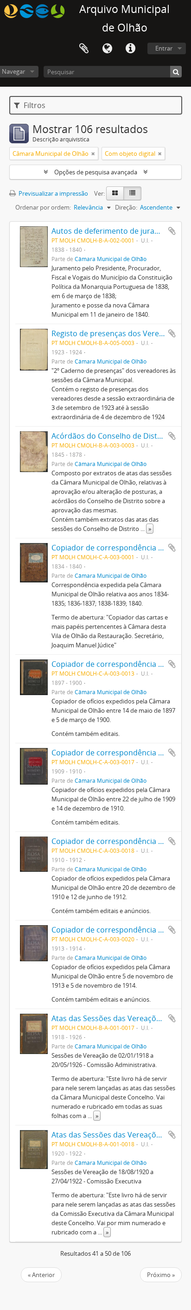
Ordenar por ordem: (43, 207)
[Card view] (115, 193)
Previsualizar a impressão (52, 193)
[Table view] (132, 193)
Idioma (107, 48)
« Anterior (41, 1275)
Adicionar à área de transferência (172, 231)
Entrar (163, 48)
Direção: (126, 207)
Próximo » (161, 1275)
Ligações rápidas (130, 48)
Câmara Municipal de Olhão (110, 258)
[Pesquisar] (176, 71)
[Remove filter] (93, 153)
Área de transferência (84, 48)
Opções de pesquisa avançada (96, 172)
